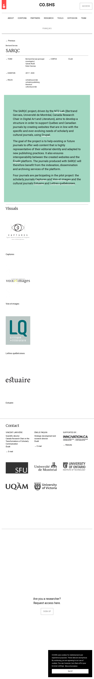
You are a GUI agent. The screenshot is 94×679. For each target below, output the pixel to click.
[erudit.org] (4, 4)
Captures (41, 179)
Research (48, 18)
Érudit (71, 59)
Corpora (22, 18)
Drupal (46, 135)
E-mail (10, 451)
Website (68, 445)
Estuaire (39, 183)
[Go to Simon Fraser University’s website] (17, 467)
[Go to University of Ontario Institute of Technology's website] (74, 466)
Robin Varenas (31, 66)
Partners (35, 18)
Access (86, 6)
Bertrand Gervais (12, 46)
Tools (60, 18)
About (11, 18)
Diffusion (72, 18)
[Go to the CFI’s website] (75, 438)
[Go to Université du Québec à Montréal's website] (17, 486)
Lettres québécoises (62, 183)
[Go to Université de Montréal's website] (45, 466)
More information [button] (71, 666)
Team (83, 18)
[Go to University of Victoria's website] (45, 486)
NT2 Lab (59, 111)
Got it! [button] (70, 671)
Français (47, 28)
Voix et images (62, 179)
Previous (11, 41)
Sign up (47, 611)
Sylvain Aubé (30, 64)
